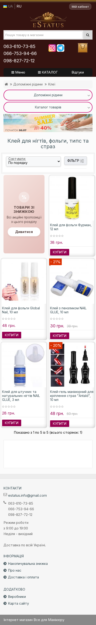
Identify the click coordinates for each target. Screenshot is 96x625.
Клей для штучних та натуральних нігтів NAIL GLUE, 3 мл (21, 396)
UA (10, 6)
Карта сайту (18, 603)
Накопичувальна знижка (28, 563)
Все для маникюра (48, 19)
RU (19, 6)
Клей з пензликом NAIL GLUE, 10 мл (68, 310)
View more (48, 123)
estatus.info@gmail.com (27, 495)
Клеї (51, 84)
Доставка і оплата (23, 577)
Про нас (14, 570)
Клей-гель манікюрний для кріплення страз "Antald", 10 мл (71, 396)
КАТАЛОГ (49, 72)
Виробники (17, 596)
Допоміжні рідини (28, 84)
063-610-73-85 (19, 46)
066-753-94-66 (20, 53)
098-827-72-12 (19, 60)
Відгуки (78, 72)
